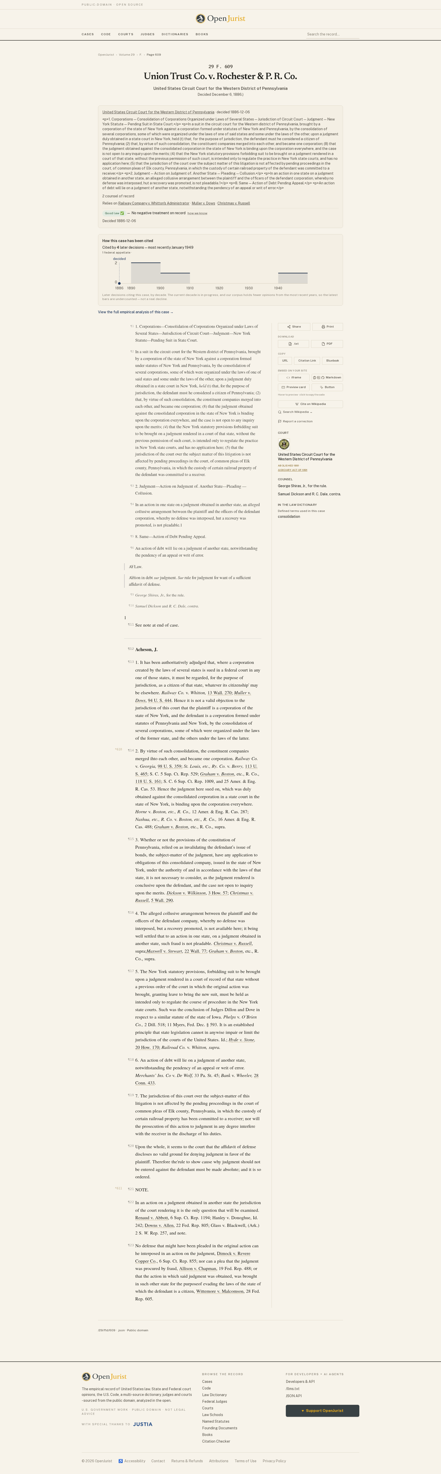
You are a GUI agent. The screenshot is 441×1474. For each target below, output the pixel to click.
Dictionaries (175, 34)
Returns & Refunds (187, 1461)
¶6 (132, 547)
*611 (118, 1188)
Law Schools (212, 1415)
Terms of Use (245, 1461)
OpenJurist (106, 54)
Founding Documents (219, 1428)
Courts (125, 34)
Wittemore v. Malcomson (219, 1291)
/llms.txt (293, 1389)
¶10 (131, 605)
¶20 (131, 1146)
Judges (148, 34)
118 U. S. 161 (148, 781)
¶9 (132, 594)
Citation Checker (216, 1441)
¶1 (132, 326)
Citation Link (307, 360)
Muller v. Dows (203, 203)
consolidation (289, 516)
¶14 (131, 750)
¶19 (131, 1095)
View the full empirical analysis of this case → (136, 312)
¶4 (132, 504)
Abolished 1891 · (289, 465)
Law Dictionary (214, 1395)
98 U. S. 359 (169, 766)
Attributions (218, 1461)
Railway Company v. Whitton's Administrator (153, 203)
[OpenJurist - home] (220, 19)
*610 (118, 749)
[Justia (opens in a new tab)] (143, 1424)
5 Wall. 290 (162, 900)
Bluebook (332, 360)
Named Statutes (215, 1421)
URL (285, 360)
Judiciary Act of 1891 (292, 469)
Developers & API (300, 1382)
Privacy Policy (274, 1461)
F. (141, 54)
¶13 (131, 662)
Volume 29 (127, 54)
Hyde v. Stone (241, 1039)
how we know (197, 213)
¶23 (131, 1245)
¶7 (132, 566)
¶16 (131, 912)
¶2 (132, 351)
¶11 (131, 624)
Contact (158, 1461)
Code (106, 34)
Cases (88, 34)
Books (202, 34)
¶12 (131, 649)
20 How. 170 (147, 1047)
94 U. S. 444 (160, 700)
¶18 (131, 1059)
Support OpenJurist (323, 1410)
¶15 (131, 839)
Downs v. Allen (159, 1225)
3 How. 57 (217, 893)
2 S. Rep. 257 (151, 1233)
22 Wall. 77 (195, 951)
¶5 (132, 536)
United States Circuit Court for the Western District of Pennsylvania (220, 88)
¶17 (131, 971)
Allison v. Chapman (197, 1268)
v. (217, 774)
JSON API (294, 1396)
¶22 (131, 1202)
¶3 (132, 485)
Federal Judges (214, 1401)
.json (121, 1330)
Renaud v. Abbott (151, 1217)
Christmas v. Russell (233, 203)
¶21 (131, 1189)
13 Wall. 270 (219, 692)
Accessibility (131, 1461)
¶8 (132, 577)
